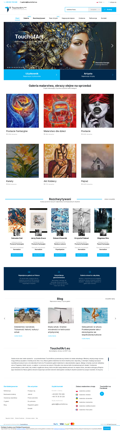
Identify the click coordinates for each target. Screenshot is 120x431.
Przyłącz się (31, 391)
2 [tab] (9, 67)
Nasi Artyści (53, 18)
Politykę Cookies (21, 428)
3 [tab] (11, 67)
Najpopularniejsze (68, 18)
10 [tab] (22, 67)
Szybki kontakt (57, 386)
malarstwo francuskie (85, 409)
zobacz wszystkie (109, 199)
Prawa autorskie (33, 398)
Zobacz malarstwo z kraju (85, 386)
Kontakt (103, 18)
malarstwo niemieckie (86, 402)
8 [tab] (19, 67)
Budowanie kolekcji (10, 394)
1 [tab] (7, 67)
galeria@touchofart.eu (29, 2)
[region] (60, 364)
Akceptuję (107, 428)
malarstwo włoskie (85, 394)
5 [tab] (14, 67)
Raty (37, 418)
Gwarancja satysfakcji (10, 398)
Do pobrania (31, 401)
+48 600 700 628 (11, 2)
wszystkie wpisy (110, 298)
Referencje (93, 18)
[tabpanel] (60, 45)
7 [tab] (17, 67)
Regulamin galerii (33, 405)
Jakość (30, 394)
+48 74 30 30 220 (58, 397)
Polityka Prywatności (19, 418)
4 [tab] (12, 67)
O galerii (6, 401)
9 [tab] (21, 67)
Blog (5, 405)
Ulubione (82, 18)
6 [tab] (16, 67)
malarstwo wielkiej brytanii (87, 406)
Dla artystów (33, 386)
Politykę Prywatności (59, 428)
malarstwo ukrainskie (85, 398)
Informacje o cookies (30, 418)
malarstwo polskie (84, 391)
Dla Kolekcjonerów (11, 386)
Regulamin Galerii (10, 418)
